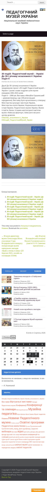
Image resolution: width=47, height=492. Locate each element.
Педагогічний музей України (22, 14)
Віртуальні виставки (21, 401)
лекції (17, 434)
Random (37, 271)
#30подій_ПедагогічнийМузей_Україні (17, 120)
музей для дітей (14, 437)
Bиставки (6, 402)
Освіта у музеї (15, 423)
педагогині (5, 442)
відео (21, 431)
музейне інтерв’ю (24, 437)
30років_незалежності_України (34, 399)
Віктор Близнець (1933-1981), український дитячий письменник (27, 288)
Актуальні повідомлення (31, 226)
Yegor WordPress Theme (12, 475)
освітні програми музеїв (31, 439)
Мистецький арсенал (22, 409)
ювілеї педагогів (23, 447)
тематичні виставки (38, 442)
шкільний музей (10, 445)
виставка (14, 432)
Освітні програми (32, 422)
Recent (23, 271)
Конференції (21, 405)
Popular (9, 271)
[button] (6, 337)
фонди (3, 445)
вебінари (6, 431)
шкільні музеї (21, 444)
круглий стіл (11, 434)
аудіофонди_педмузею (30, 429)
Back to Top (6, 477)
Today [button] (13, 337)
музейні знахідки (34, 437)
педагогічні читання (15, 442)
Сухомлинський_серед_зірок (12, 429)
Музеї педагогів (39, 414)
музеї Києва (19, 439)
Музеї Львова (30, 414)
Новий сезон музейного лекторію (27, 309)
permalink (24, 228)
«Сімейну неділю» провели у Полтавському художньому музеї (27, 299)
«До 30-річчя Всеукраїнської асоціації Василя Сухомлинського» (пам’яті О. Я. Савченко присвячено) (35, 241)
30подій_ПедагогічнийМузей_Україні (13, 399)
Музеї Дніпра (21, 414)
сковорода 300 (26, 442)
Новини (5, 228)
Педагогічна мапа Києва (13, 426)
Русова (28, 426)
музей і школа (10, 439)
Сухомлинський (35, 426)
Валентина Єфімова (26, 82)
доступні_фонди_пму (31, 432)
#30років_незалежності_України (15, 118)
